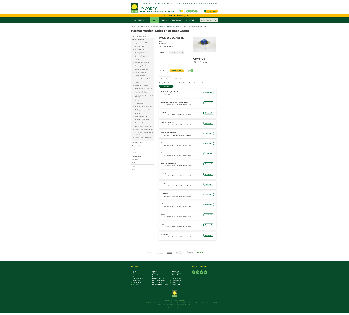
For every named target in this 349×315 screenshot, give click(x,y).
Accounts (136, 275)
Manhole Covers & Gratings (143, 79)
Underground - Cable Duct (143, 126)
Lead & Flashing (140, 75)
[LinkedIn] (196, 11)
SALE (133, 169)
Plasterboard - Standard (142, 92)
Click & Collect (175, 3)
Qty (160, 71)
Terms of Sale (176, 282)
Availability (165, 78)
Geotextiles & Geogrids (142, 62)
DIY (154, 20)
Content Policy (176, 277)
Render (137, 100)
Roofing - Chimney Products (144, 106)
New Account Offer (158, 281)
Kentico (171, 307)
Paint (133, 166)
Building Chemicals (141, 53)
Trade (164, 20)
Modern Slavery (177, 281)
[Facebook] (187, 11)
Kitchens (134, 163)
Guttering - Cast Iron (141, 69)
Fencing (137, 59)
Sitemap (155, 277)
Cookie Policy (176, 279)
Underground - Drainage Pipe (144, 129)
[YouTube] (190, 11)
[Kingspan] (180, 252)
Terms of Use (176, 284)
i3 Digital (184, 307)
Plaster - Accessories (141, 85)
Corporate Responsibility (189, 3)
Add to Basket (176, 71)
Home (133, 26)
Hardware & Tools (137, 143)
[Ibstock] (169, 252)
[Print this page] (188, 70)
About (145, 3)
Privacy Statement (177, 275)
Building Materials (159, 26)
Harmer (165, 42)
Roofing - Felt (139, 113)
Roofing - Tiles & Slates (142, 119)
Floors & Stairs (136, 156)
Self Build (176, 20)
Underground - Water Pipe (143, 137)
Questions (177, 78)
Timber (134, 149)
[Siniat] (190, 252)
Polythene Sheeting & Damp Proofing (144, 96)
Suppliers (155, 271)
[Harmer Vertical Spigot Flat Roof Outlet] (204, 44)
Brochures (136, 284)
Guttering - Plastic (140, 72)
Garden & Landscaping (139, 36)
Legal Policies (176, 273)
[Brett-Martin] (149, 252)
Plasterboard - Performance (143, 88)
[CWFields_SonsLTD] (159, 252)
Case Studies (137, 282)
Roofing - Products (173, 26)
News (134, 273)
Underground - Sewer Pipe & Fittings (144, 133)
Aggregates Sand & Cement (143, 43)
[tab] (165, 78)
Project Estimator (138, 277)
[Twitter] (193, 11)
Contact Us (202, 3)
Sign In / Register (212, 3)
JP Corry (148, 9)
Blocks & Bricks (139, 46)
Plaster (137, 82)
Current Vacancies (164, 3)
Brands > (200, 252)
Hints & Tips (136, 281)
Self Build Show (138, 279)
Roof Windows (139, 103)
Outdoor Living (136, 146)
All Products (140, 20)
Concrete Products (141, 56)
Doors (134, 153)
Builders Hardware (140, 49)
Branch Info (208, 93)
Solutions (190, 20)
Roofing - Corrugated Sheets (144, 110)
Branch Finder (152, 3)
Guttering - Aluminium (142, 66)
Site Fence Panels (140, 123)
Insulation (135, 159)
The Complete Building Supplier (157, 11)
